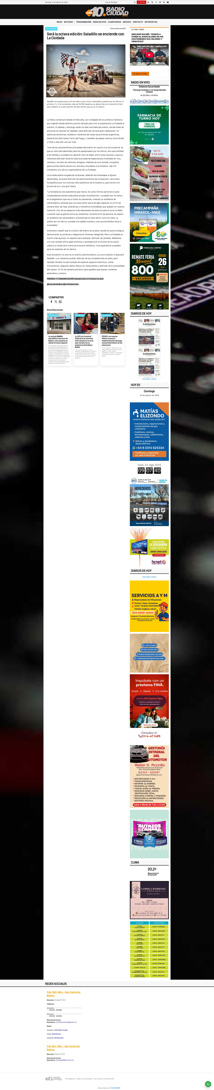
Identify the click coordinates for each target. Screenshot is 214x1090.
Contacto (138, 22)
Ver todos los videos (140, 74)
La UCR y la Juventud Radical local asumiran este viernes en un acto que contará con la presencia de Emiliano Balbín (84, 341)
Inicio (59, 22)
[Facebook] (156, 2)
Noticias (68, 22)
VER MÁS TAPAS (149, 379)
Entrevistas (151, 22)
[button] (135, 2)
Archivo (127, 22)
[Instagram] (160, 2)
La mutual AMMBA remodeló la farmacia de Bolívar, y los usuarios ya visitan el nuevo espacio (58, 339)
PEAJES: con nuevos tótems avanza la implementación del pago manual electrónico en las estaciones (112, 340)
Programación (83, 22)
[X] (152, 2)
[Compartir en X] (56, 302)
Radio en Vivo (99, 22)
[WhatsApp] (148, 2)
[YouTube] (168, 2)
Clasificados (114, 22)
